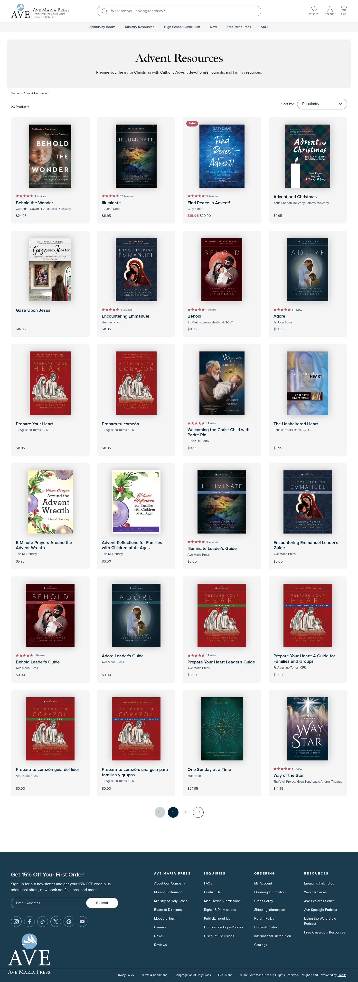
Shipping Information (269, 910)
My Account (263, 883)
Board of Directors (168, 910)
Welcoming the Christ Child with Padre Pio (218, 432)
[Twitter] (55, 921)
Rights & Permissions (220, 910)
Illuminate (111, 203)
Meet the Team (165, 918)
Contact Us (212, 892)
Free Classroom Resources (324, 932)
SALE (265, 27)
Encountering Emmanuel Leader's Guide (305, 545)
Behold (194, 316)
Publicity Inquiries (217, 918)
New (213, 27)
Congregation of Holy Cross (193, 975)
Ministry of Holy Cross (170, 901)
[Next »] (198, 812)
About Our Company (169, 883)
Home (15, 93)
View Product (136, 558)
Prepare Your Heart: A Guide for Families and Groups (304, 658)
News (158, 936)
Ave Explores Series (319, 901)
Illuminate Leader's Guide (212, 548)
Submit (102, 903)
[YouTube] (82, 921)
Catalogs (260, 945)
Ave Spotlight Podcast (320, 910)
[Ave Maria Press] (40, 11)
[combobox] (179, 11)
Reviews (160, 945)
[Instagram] (16, 921)
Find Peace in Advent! (209, 203)
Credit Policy (263, 901)
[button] (344, 11)
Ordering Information (270, 892)
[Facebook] (29, 921)
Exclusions (225, 975)
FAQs (208, 883)
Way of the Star (288, 775)
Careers (160, 927)
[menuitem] (102, 27)
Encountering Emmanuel (125, 316)
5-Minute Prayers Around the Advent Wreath (44, 545)
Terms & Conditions (154, 975)
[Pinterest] (69, 921)
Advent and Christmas (295, 197)
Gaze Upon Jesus (33, 310)
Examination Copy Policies (223, 927)
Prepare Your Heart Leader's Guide (221, 662)
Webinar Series (315, 892)
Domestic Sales (265, 927)
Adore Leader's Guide (123, 656)
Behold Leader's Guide (38, 662)
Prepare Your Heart (34, 424)
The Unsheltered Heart (295, 424)
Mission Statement (168, 892)
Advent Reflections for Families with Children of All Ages (132, 545)
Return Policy (264, 918)
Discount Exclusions (219, 936)
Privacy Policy (125, 975)
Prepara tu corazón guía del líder (47, 769)
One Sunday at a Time (209, 769)
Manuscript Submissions (222, 901)
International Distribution (272, 936)
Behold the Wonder (34, 203)
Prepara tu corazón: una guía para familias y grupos (135, 772)
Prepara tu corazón (120, 424)
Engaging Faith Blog (319, 883)
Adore (279, 316)
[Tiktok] (42, 921)
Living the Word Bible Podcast (320, 921)
